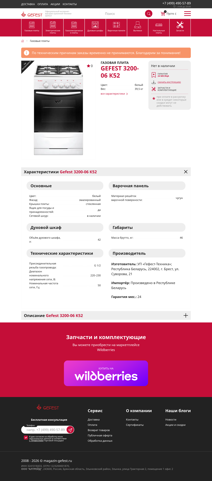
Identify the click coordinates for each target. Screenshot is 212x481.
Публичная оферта (100, 435)
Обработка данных (100, 440)
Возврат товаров (99, 430)
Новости (170, 419)
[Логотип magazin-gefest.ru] (31, 14)
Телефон (30, 425)
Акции (55, 4)
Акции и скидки (175, 425)
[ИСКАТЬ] (149, 14)
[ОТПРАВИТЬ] (70, 430)
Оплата (42, 4)
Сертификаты (135, 425)
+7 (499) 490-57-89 (176, 3)
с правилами (36, 440)
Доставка (28, 4)
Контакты (70, 4)
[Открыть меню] (187, 13)
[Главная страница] (22, 40)
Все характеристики (113, 93)
